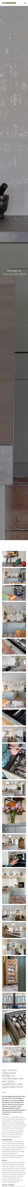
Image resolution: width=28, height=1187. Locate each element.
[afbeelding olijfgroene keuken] (14, 559)
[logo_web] (11, 3)
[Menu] (25, 3)
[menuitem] (25, 3)
